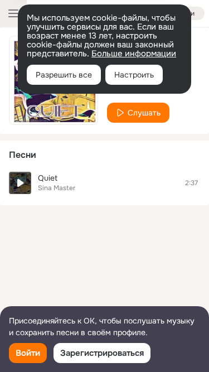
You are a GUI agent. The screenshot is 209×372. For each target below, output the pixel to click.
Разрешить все (64, 75)
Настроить (134, 75)
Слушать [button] (144, 113)
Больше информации (133, 53)
